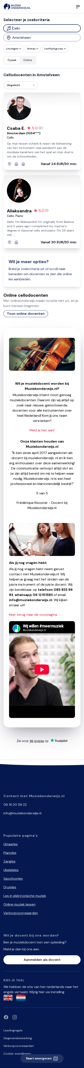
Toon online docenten (26, 313)
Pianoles (9, 852)
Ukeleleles (11, 870)
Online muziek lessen (19, 904)
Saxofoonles (13, 878)
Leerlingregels (13, 1030)
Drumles (9, 887)
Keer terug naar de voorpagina (33, 614)
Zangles (9, 861)
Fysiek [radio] (12, 60)
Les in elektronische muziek (24, 896)
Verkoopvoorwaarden (20, 913)
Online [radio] (27, 60)
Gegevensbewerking (17, 1038)
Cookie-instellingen (17, 1054)
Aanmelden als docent (42, 959)
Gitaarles (10, 844)
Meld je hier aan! (42, 430)
